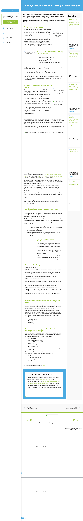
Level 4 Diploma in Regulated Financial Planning (50, 176)
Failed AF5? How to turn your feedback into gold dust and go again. (74, 108)
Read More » (71, 48)
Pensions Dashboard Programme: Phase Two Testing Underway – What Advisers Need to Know (74, 141)
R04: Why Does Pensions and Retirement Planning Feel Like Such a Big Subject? (73, 44)
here (43, 365)
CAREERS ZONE (10, 10)
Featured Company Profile (45, 379)
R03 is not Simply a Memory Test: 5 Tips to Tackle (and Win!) (74, 76)
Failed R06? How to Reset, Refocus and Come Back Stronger (73, 173)
